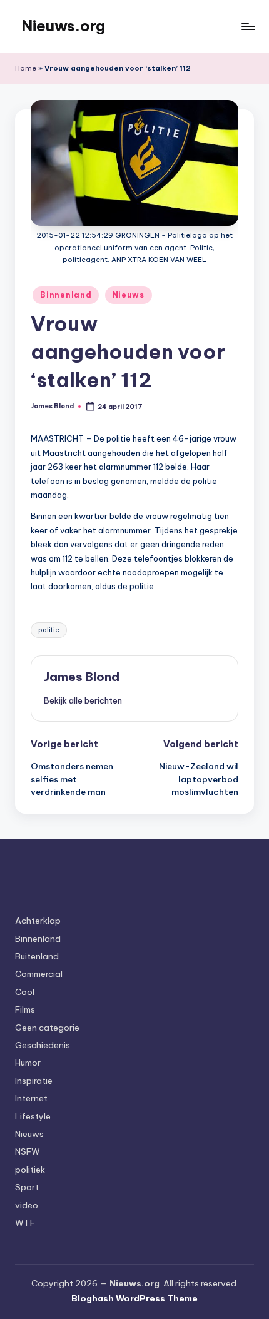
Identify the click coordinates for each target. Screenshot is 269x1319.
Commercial (39, 973)
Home (25, 68)
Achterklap (38, 920)
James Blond (81, 676)
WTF (25, 1222)
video (26, 1205)
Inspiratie (34, 1080)
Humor (28, 1062)
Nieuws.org (63, 25)
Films (25, 1009)
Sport (27, 1187)
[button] (83, 700)
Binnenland (65, 295)
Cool (24, 992)
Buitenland (37, 956)
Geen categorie (47, 1027)
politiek (30, 1169)
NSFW (27, 1151)
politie (48, 630)
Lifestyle (33, 1116)
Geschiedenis (42, 1045)
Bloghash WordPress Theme (134, 1298)
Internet (31, 1098)
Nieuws (129, 295)
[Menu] (247, 26)
